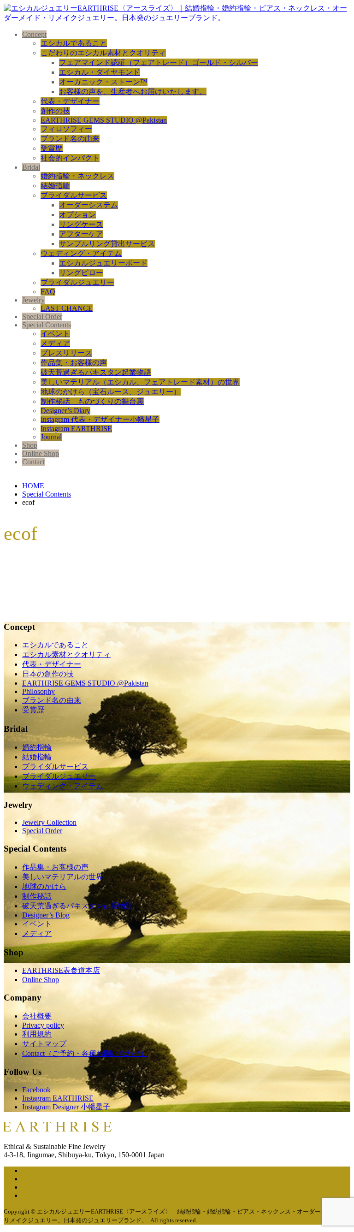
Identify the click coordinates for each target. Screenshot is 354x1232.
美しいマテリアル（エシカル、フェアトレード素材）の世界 (140, 382)
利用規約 (37, 1034)
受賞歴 (52, 148)
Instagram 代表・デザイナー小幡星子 (100, 419)
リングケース (81, 224)
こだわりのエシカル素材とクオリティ (103, 53)
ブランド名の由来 (70, 138)
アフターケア (81, 234)
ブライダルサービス (74, 195)
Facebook (36, 1090)
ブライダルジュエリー (77, 282)
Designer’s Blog (46, 915)
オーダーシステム (88, 205)
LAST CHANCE (67, 308)
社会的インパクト (70, 158)
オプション (77, 215)
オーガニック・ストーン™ (103, 82)
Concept (34, 34)
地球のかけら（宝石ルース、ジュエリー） (111, 392)
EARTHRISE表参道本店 (61, 970)
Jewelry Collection (49, 822)
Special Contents (46, 325)
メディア (55, 343)
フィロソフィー (66, 129)
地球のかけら (44, 886)
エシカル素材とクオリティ (66, 654)
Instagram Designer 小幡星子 (66, 1107)
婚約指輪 (37, 747)
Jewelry (33, 300)
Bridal (31, 167)
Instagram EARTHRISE (76, 428)
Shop (29, 445)
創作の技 (55, 111)
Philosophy (38, 691)
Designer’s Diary (65, 411)
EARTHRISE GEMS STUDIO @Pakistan (104, 120)
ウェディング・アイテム (81, 253)
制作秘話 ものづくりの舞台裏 (92, 401)
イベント (55, 334)
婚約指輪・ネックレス (77, 176)
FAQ (48, 292)
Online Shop (40, 453)
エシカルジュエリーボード (103, 263)
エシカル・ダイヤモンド (99, 72)
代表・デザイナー (70, 101)
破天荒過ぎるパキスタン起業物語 (96, 372)
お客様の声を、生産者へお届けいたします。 (132, 91)
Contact (33, 462)
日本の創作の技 (48, 674)
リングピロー (81, 273)
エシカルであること (74, 43)
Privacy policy (43, 1025)
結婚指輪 (55, 186)
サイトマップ (44, 1044)
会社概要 (37, 1016)
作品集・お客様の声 (74, 363)
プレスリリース (66, 353)
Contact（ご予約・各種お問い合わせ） (85, 1053)
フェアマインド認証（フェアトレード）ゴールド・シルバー (158, 62)
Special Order (42, 316)
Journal (51, 437)
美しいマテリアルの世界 (62, 877)
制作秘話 (37, 896)
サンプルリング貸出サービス (107, 244)
